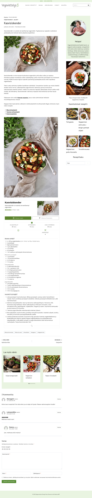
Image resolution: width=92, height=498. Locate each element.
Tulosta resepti (19, 218)
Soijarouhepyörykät (11, 375)
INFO (41, 1)
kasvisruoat (18, 332)
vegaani (33, 332)
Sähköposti (37, 473)
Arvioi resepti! (6, 447)
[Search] (88, 163)
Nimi (4, 473)
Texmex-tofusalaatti (13, 112)
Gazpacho (58, 341)
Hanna (11, 427)
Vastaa (59, 399)
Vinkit (57, 5)
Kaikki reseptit (31, 5)
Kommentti (6, 454)
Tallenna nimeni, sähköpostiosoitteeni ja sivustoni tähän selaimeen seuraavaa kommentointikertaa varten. (32, 477)
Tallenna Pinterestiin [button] (46, 218)
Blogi (41, 5)
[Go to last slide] (6, 369)
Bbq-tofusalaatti (11, 110)
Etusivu (6, 17)
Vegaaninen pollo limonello (71, 150)
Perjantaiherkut (8, 19)
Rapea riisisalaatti (50, 375)
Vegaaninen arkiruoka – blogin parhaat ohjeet (84, 126)
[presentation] (11, 363)
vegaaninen (41, 332)
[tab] (31, 383)
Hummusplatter (11, 114)
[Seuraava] (58, 369)
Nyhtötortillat (6, 341)
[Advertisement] (78, 175)
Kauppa (64, 5)
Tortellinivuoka (84, 149)
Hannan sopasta (23, 97)
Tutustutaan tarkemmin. (78, 57)
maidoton (26, 332)
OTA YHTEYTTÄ (48, 1)
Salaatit (16, 19)
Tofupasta (69, 122)
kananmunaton (9, 332)
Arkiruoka (49, 5)
